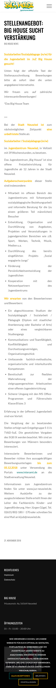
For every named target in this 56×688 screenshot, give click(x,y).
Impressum (9, 575)
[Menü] (48, 6)
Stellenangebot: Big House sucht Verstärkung (24, 30)
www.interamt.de (27, 472)
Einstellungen (28, 682)
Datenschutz (9, 579)
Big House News (11, 43)
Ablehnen (40, 676)
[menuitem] (48, 6)
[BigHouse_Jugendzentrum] (23, 6)
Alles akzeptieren (20, 676)
